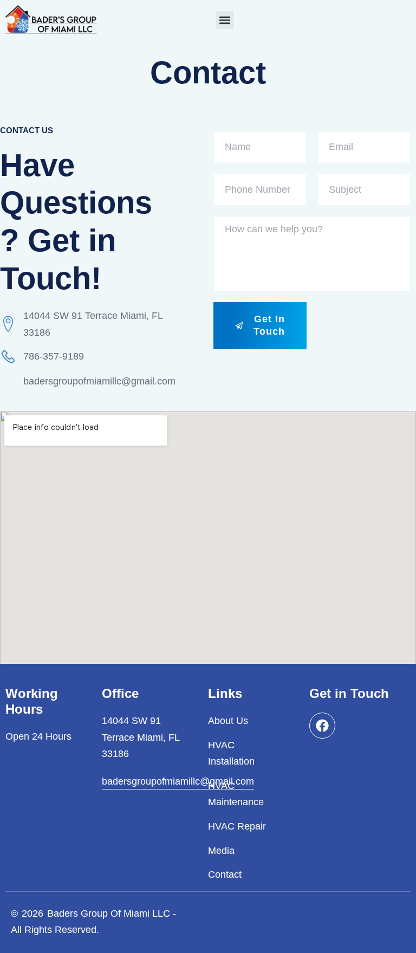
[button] (225, 20)
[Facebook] (322, 726)
